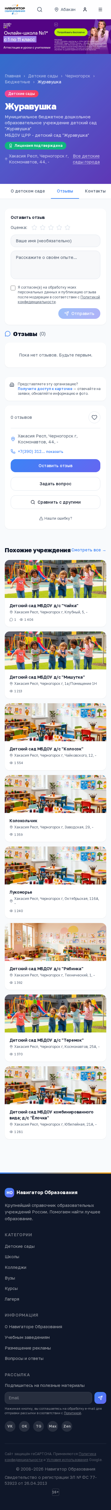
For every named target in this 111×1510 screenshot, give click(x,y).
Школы (12, 1256)
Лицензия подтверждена (38, 145)
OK (24, 1426)
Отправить (82, 313)
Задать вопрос (55, 483)
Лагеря (12, 1298)
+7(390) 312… (40, 451)
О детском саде (28, 190)
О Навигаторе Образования (33, 1326)
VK (10, 1426)
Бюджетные (17, 81)
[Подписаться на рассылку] (100, 1398)
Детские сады (43, 75)
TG (38, 1426)
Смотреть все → (88, 549)
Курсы (11, 1288)
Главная (13, 75)
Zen (67, 1426)
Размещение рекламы (28, 1347)
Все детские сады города (86, 158)
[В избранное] (94, 417)
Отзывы (65, 190)
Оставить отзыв (55, 465)
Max (53, 1426)
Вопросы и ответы (24, 1358)
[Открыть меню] (100, 9)
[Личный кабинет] (85, 9)
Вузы (10, 1277)
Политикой (72, 1413)
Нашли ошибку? (58, 518)
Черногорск (77, 75)
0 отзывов (21, 417)
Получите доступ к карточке (45, 388)
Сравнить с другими (59, 502)
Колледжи (15, 1267)
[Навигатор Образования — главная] (15, 9)
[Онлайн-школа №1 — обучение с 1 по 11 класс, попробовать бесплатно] (55, 36)
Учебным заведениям (27, 1337)
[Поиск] (39, 9)
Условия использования (67, 1460)
